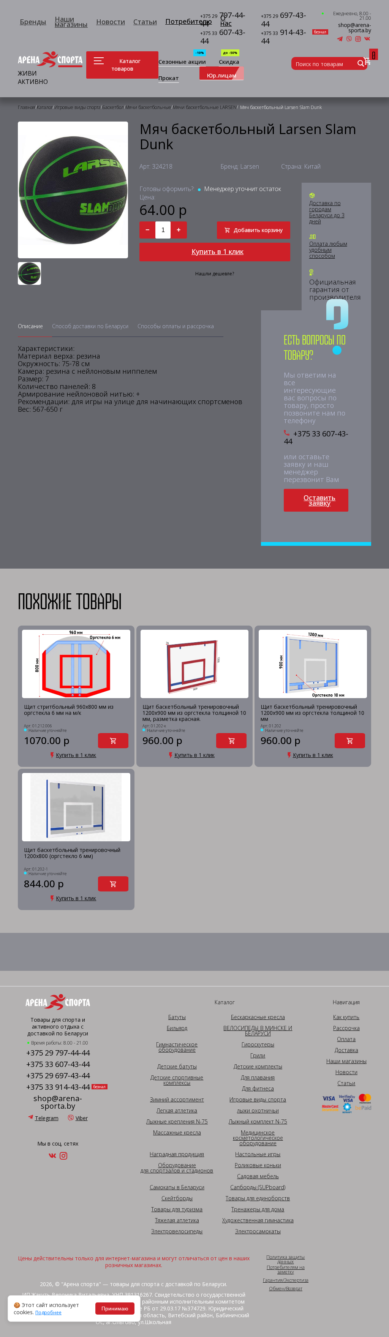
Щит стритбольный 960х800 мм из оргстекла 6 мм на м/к (69, 710)
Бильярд (177, 1028)
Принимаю (114, 1308)
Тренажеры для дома (257, 1209)
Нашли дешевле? (214, 274)
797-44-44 (222, 19)
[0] (367, 61)
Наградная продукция (177, 1154)
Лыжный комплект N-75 (258, 1121)
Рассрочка (346, 1028)
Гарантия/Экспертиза (285, 1280)
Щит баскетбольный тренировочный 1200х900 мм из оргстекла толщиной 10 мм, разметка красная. (194, 713)
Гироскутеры (258, 1044)
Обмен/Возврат (285, 1288)
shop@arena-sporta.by (354, 27)
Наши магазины (71, 21)
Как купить (346, 1017)
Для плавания (258, 1077)
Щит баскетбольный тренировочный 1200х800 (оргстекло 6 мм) (72, 853)
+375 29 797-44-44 (58, 1053)
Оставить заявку (319, 500)
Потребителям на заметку (286, 1269)
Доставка (346, 1050)
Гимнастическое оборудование (177, 1047)
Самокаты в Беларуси (177, 1187)
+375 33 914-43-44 (58, 1087)
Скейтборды (177, 1198)
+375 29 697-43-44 (58, 1075)
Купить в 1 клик (217, 251)
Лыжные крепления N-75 (177, 1121)
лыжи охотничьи (258, 1110)
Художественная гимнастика (258, 1220)
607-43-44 (222, 36)
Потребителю (188, 21)
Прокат (168, 78)
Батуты (177, 1017)
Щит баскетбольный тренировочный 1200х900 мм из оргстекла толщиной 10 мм (312, 713)
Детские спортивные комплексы (176, 1080)
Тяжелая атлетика (177, 1220)
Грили (257, 1055)
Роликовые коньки (258, 1165)
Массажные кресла (177, 1132)
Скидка (229, 62)
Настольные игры (257, 1154)
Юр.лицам (221, 75)
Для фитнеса (258, 1088)
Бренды (33, 21)
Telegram (47, 1118)
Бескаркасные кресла (258, 1017)
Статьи (145, 21)
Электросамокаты (258, 1231)
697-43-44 (283, 19)
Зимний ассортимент (177, 1099)
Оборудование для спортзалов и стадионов (177, 1168)
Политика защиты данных (285, 1259)
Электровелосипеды (176, 1231)
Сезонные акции (182, 62)
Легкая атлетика (177, 1110)
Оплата (346, 1039)
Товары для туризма (176, 1209)
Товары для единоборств (258, 1198)
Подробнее (48, 1312)
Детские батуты (177, 1066)
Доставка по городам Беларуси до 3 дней (327, 212)
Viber (82, 1118)
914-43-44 (285, 36)
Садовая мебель (258, 1176)
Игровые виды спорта (257, 1099)
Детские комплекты (258, 1066)
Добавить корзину (258, 230)
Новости (110, 21)
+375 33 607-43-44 (316, 437)
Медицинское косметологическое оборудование (258, 1138)
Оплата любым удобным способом (328, 250)
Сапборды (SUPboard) (257, 1187)
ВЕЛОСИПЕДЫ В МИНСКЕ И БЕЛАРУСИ (257, 1031)
